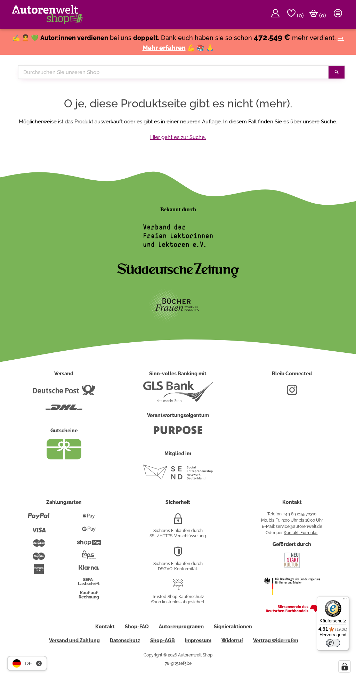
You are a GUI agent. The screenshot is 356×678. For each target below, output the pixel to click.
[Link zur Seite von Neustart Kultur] (292, 567)
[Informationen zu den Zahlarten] (39, 519)
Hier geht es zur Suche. (178, 137)
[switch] (333, 643)
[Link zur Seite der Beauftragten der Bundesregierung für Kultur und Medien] (292, 599)
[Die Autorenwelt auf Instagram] (292, 393)
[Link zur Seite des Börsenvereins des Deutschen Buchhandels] (292, 611)
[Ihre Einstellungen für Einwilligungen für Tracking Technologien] (344, 666)
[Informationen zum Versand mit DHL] (64, 410)
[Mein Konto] (275, 14)
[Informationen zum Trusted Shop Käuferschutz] (178, 587)
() (300, 15)
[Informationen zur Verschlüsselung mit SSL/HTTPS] (178, 521)
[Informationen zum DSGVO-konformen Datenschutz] (178, 554)
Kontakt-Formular (300, 532)
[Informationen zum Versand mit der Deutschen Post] (64, 393)
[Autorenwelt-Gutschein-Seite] (64, 458)
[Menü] (345, 600)
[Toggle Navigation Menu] (338, 14)
